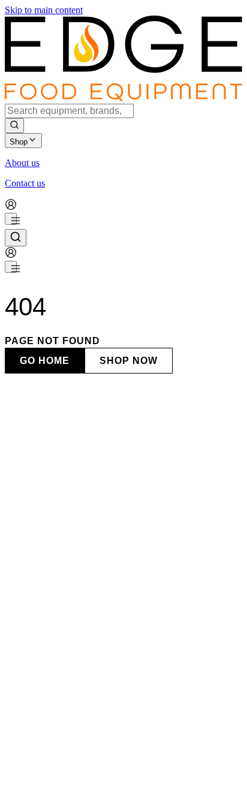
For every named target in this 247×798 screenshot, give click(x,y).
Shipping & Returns (118, 778)
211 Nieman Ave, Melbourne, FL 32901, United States (108, 792)
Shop (19, 141)
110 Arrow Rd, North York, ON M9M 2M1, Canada (104, 604)
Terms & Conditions (194, 778)
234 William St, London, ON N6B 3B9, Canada (96, 651)
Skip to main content (44, 10)
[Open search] (15, 237)
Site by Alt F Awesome (170, 767)
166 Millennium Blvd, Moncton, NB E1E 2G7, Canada (110, 745)
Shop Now (129, 361)
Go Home (45, 361)
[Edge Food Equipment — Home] (123, 98)
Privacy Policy (53, 778)
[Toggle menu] (11, 219)
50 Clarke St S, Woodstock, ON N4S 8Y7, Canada (102, 698)
